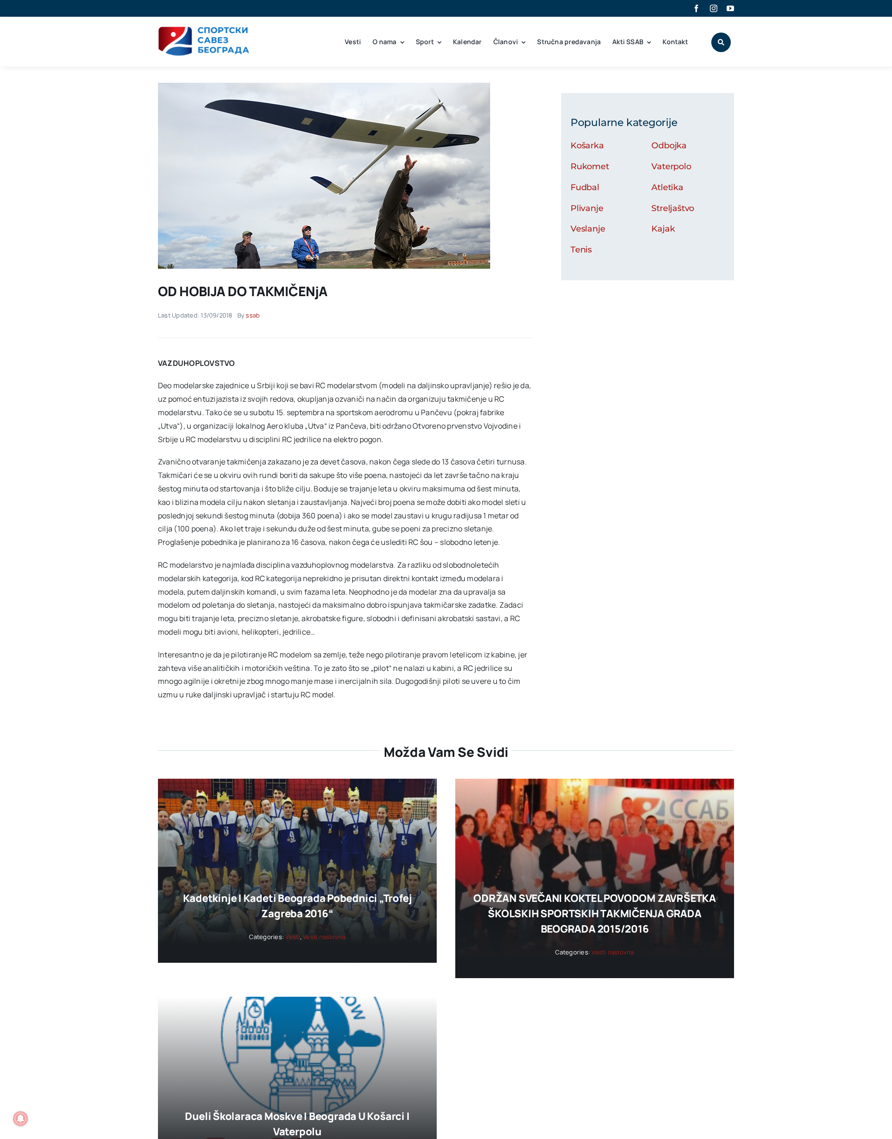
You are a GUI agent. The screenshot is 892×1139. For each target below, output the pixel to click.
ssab (253, 315)
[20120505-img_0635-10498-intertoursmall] (324, 86)
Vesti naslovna (324, 937)
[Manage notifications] (20, 1118)
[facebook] (696, 8)
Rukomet (590, 166)
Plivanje (587, 208)
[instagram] (713, 8)
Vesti (292, 937)
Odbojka (669, 145)
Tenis (581, 250)
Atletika (667, 187)
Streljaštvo (672, 208)
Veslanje (588, 229)
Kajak (663, 229)
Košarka (587, 145)
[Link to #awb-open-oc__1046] (721, 42)
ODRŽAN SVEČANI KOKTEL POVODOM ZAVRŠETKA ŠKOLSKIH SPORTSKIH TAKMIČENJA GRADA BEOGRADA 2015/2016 (594, 913)
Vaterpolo (671, 166)
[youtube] (730, 8)
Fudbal (585, 187)
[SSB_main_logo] (204, 30)
